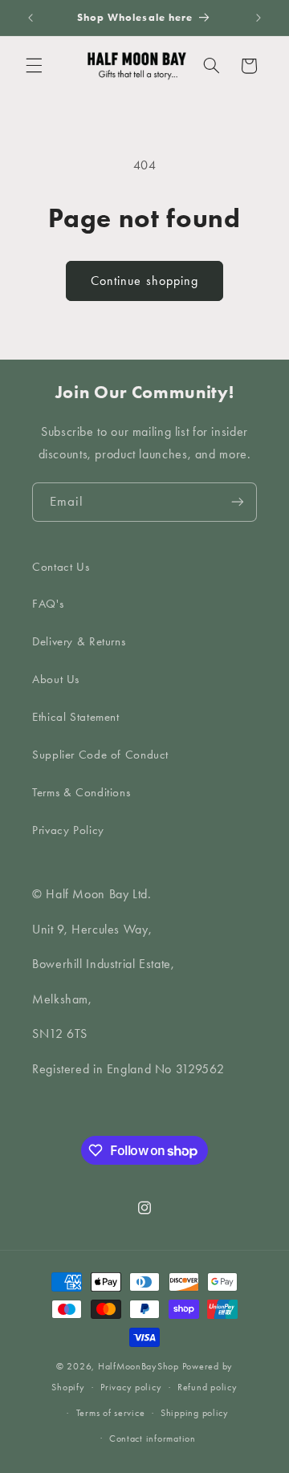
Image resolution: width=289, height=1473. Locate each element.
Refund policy (207, 1387)
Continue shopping (144, 280)
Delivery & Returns (78, 641)
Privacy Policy (68, 830)
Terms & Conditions (81, 792)
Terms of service (110, 1412)
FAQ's (47, 603)
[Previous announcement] (30, 17)
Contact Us (60, 566)
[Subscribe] (237, 502)
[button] (33, 65)
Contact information (152, 1438)
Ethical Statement (76, 717)
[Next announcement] (258, 17)
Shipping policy (195, 1412)
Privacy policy (130, 1387)
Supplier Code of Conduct (100, 754)
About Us (55, 679)
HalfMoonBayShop (138, 1366)
